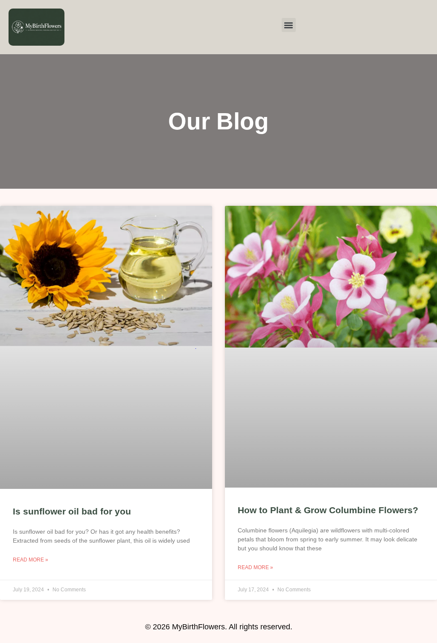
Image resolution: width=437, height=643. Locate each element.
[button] (289, 25)
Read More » (30, 560)
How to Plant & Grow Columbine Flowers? (328, 510)
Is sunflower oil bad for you (72, 511)
